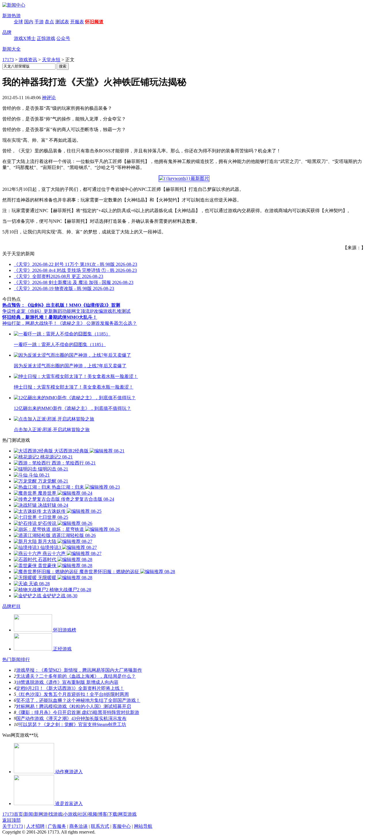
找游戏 (55, 814)
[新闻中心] (13, 5)
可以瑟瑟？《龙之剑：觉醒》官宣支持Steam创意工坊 (72, 724)
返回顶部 (11, 820)
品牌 (7, 32)
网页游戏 (127, 814)
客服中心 (121, 826)
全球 (18, 21)
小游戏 (70, 814)
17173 (8, 59)
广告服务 (57, 826)
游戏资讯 (28, 59)
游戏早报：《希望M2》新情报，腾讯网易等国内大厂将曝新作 (79, 670)
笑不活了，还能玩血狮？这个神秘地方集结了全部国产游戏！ (78, 700)
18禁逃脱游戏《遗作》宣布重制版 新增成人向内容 (67, 682)
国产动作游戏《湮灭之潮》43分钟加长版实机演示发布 (71, 718)
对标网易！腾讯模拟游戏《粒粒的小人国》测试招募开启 (73, 706)
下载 (112, 814)
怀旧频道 (94, 21)
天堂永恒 (51, 59)
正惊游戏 (46, 38)
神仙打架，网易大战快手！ (29, 323)
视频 (92, 814)
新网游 (41, 814)
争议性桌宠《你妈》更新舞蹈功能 (36, 311)
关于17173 (12, 826)
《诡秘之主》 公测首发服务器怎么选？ (97, 323)
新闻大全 (11, 49)
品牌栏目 (11, 606)
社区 (82, 814)
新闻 (28, 814)
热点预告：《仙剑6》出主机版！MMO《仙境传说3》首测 (61, 305)
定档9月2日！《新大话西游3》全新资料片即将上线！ (70, 688)
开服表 (77, 21)
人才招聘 (35, 826)
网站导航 (143, 826)
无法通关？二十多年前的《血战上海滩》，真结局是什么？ (76, 676)
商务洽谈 (78, 826)
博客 (102, 814)
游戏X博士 (25, 38)
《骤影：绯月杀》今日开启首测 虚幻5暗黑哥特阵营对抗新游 (77, 712)
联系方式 (100, 826)
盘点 (49, 21)
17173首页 (12, 814)
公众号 (63, 38)
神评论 (49, 97)
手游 (39, 21)
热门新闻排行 (16, 659)
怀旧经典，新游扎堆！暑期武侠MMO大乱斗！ (49, 317)
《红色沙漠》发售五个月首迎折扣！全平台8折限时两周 (72, 694)
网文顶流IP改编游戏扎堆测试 (101, 311)
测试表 (62, 21)
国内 (28, 21)
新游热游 (11, 15)
